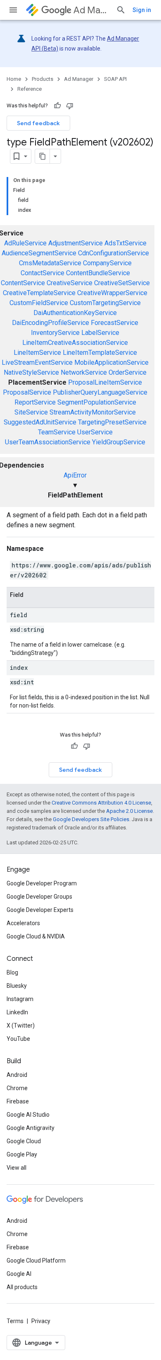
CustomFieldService (38, 303)
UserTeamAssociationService (47, 442)
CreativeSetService (122, 283)
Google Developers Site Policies (91, 819)
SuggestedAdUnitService (40, 422)
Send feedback (38, 123)
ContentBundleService (98, 273)
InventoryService (55, 333)
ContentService (23, 283)
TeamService (57, 432)
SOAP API (115, 79)
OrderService (128, 372)
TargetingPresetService (112, 422)
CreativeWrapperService (112, 293)
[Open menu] (13, 10)
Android (17, 1075)
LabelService (100, 333)
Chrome (17, 1088)
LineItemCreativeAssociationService (75, 343)
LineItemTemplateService (100, 352)
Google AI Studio (28, 1114)
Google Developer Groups (39, 896)
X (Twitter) (21, 1025)
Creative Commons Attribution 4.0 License (101, 803)
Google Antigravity (30, 1128)
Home (14, 79)
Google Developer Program (42, 883)
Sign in (142, 10)
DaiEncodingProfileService (50, 323)
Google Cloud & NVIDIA (36, 936)
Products (42, 79)
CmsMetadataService (50, 263)
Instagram (20, 999)
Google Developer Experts (40, 910)
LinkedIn (17, 1012)
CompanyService (107, 263)
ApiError (75, 475)
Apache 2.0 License (129, 811)
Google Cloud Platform (36, 1260)
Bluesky (17, 985)
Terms (15, 1321)
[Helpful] (57, 105)
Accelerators (23, 923)
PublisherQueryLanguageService (100, 392)
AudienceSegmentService (39, 253)
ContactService (42, 273)
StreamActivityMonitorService (93, 412)
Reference (29, 89)
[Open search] (121, 10)
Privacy (40, 1321)
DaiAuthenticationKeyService (75, 313)
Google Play (22, 1154)
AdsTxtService (125, 243)
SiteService (31, 412)
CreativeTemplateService (39, 293)
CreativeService (69, 283)
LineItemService (37, 352)
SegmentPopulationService (96, 402)
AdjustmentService (75, 243)
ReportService (35, 402)
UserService (95, 432)
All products (22, 1287)
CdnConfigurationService (113, 253)
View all (16, 1167)
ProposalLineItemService (105, 382)
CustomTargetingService (105, 303)
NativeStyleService (31, 372)
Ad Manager (91, 10)
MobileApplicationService (111, 362)
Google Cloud (24, 1141)
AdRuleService (25, 243)
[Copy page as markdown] (42, 156)
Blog (12, 972)
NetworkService (84, 372)
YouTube (18, 1038)
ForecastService (114, 323)
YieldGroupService (118, 442)
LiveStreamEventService (37, 362)
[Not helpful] (70, 105)
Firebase (18, 1101)
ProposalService (27, 392)
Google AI (19, 1273)
